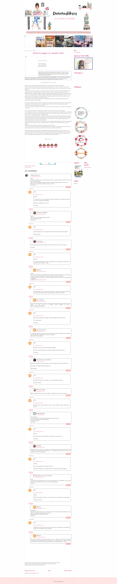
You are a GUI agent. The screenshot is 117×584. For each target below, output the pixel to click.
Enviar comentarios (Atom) (34, 573)
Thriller (29, 167)
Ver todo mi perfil (77, 52)
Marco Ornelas (40, 299)
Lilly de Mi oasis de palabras (43, 359)
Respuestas (32, 188)
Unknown (38, 269)
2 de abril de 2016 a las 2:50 (40, 361)
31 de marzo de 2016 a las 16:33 (40, 242)
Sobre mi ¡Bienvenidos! (48, 32)
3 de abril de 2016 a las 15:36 (39, 289)
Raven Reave (39, 241)
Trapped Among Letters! (41, 279)
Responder (68, 187)
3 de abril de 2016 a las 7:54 (40, 477)
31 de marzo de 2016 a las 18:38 (40, 301)
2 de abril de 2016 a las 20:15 (40, 447)
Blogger (62, 581)
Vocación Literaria (41, 329)
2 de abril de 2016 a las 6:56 (40, 414)
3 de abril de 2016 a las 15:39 (39, 461)
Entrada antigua (68, 570)
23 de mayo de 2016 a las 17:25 (39, 525)
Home (29, 32)
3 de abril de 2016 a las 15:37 (39, 345)
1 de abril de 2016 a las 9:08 (40, 331)
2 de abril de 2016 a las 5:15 (40, 391)
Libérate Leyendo (40, 389)
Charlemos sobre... (74, 32)
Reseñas (35, 32)
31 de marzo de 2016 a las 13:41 (36, 176)
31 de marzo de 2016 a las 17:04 (40, 271)
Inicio (49, 570)
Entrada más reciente (30, 570)
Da (35, 191)
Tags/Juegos (61, 32)
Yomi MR (38, 445)
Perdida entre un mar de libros (44, 475)
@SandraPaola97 (40, 413)
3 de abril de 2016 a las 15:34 (39, 194)
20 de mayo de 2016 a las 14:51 (40, 508)
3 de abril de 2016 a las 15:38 (39, 431)
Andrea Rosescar (35, 175)
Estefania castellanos (41, 212)
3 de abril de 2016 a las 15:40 (39, 492)
